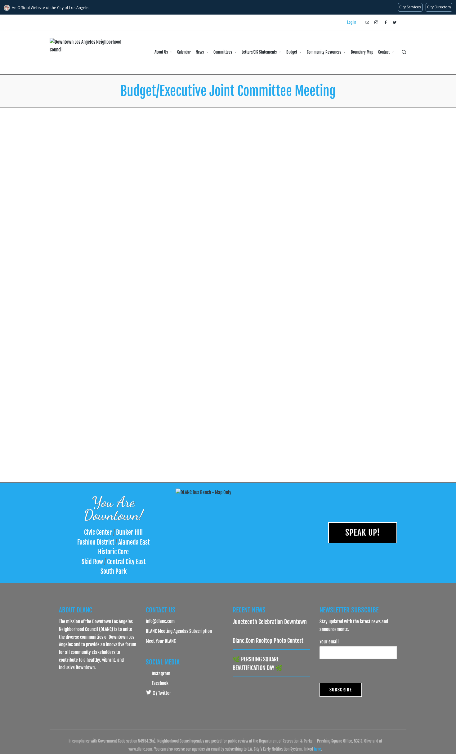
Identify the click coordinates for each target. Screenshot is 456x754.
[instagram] (376, 22)
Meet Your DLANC (161, 641)
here (317, 749)
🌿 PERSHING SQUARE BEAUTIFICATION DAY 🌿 (258, 663)
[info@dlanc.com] (367, 22)
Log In (351, 22)
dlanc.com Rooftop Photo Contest (268, 640)
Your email (329, 641)
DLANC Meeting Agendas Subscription (179, 631)
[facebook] (385, 22)
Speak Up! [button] (362, 532)
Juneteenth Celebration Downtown (270, 621)
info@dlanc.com (160, 621)
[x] (394, 22)
